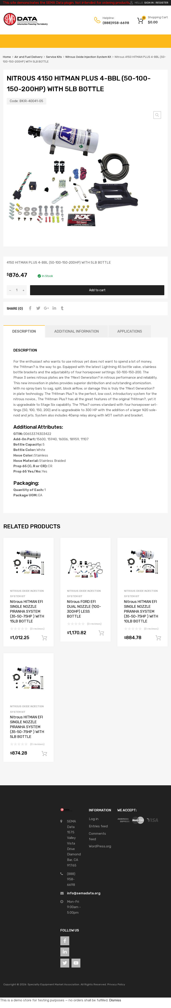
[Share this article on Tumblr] (62, 308)
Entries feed (98, 826)
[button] (157, 115)
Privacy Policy (116, 984)
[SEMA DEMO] (25, 24)
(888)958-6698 (113, 23)
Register (162, 2)
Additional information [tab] (76, 331)
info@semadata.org (83, 893)
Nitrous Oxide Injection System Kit (88, 57)
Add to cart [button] (44, 638)
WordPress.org (100, 846)
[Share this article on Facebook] (30, 308)
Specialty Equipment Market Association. (54, 984)
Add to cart (97, 290)
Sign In (149, 2)
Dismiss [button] (115, 1000)
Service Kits (54, 57)
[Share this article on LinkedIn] (54, 308)
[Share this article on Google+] (46, 308)
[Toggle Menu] (165, 38)
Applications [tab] (129, 331)
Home (7, 57)
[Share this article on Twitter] (38, 308)
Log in (93, 819)
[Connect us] (64, 940)
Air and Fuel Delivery (28, 57)
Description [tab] (24, 331)
